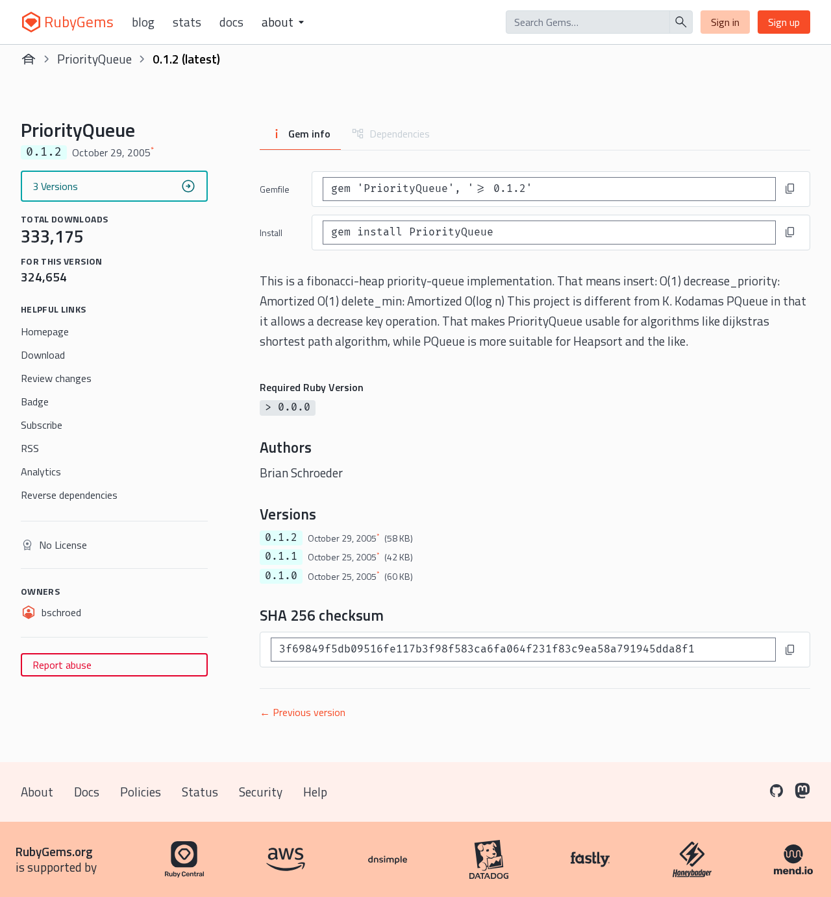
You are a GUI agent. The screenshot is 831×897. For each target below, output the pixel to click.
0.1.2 (281, 537)
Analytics (41, 471)
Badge (35, 401)
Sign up (784, 22)
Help (315, 791)
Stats (187, 22)
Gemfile (275, 189)
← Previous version (302, 712)
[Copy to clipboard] (790, 189)
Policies (140, 791)
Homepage (45, 331)
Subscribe (41, 425)
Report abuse (62, 665)
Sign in (725, 22)
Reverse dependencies (69, 495)
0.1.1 (281, 556)
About (37, 791)
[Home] (28, 59)
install (271, 232)
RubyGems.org (54, 851)
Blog (143, 22)
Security (260, 791)
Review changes (56, 378)
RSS (30, 448)
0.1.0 (281, 575)
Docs (231, 22)
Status (200, 791)
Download (43, 355)
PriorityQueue (94, 58)
